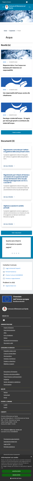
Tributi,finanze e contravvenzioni (13, 377)
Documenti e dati (8, 343)
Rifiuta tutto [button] (16, 475)
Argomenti (12, 31)
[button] (16, 478)
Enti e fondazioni (8, 335)
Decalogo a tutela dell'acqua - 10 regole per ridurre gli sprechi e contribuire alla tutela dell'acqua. (16, 120)
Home (5, 31)
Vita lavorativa (8, 356)
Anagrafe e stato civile (10, 351)
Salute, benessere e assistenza (12, 382)
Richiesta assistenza (9, 447)
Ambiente (6, 379)
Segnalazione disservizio (10, 442)
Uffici (5, 333)
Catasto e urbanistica (9, 361)
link (2, 468)
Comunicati (7, 395)
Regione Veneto (6, 2)
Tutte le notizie (16, 132)
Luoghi (5, 405)
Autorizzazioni (7, 384)
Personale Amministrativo (11, 340)
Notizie (6, 392)
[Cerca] (30, 7)
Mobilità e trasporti (9, 364)
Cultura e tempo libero (10, 353)
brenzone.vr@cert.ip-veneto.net (13, 430)
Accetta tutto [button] (16, 471)
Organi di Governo (9, 328)
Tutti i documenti (16, 233)
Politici (5, 338)
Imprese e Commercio (9, 359)
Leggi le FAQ (7, 444)
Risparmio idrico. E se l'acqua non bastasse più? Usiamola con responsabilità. (14, 67)
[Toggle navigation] (3, 7)
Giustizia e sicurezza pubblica (12, 374)
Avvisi (4, 62)
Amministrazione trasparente (12, 455)
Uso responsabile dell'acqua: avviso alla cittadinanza (16, 94)
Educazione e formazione (10, 372)
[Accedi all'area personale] (26, 2)
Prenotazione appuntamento (11, 439)
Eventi (5, 407)
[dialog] (16, 468)
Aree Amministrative (9, 330)
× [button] (31, 456)
